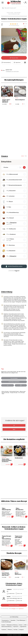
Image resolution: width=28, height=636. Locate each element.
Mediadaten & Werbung (12, 624)
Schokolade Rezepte (14, 391)
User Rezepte (22, 392)
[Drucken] (25, 62)
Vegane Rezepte (14, 392)
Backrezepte (23, 391)
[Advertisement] (14, 483)
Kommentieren (12, 593)
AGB (25, 624)
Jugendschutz (23, 626)
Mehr (3, 393)
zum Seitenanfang (14, 616)
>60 (2, 23)
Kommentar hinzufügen (14, 605)
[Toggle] (25, 2)
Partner (20, 624)
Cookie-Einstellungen (6, 621)
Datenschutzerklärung (6, 626)
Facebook (4, 629)
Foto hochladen (14, 378)
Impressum (15, 626)
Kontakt (3, 624)
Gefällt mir (19, 593)
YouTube (15, 629)
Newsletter (13, 620)
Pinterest (10, 629)
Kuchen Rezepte (5, 392)
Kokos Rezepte (5, 391)
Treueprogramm (5, 620)
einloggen (13, 608)
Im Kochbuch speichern (14, 381)
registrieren (21, 608)
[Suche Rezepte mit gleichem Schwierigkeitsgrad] (25, 24)
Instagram (21, 629)
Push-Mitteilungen (21, 620)
